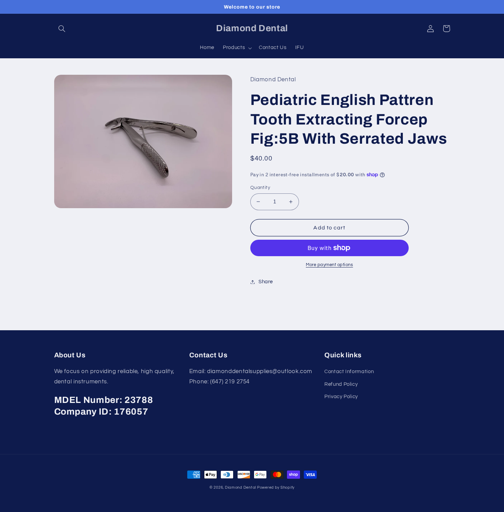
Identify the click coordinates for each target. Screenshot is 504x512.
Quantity (260, 187)
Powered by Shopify (276, 487)
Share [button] (266, 281)
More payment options (329, 265)
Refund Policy (341, 384)
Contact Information (349, 371)
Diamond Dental (241, 487)
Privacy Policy (341, 396)
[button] (62, 28)
